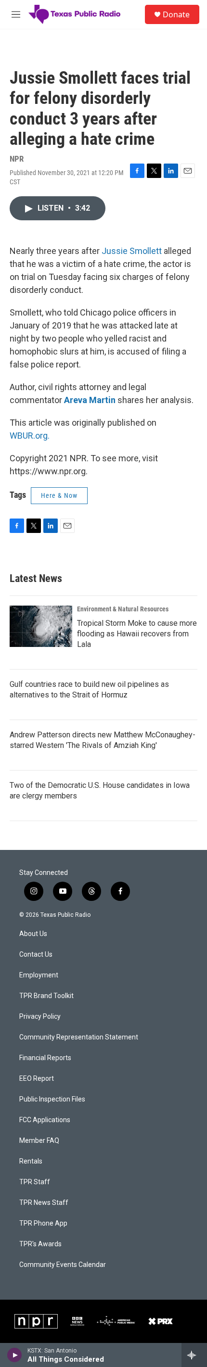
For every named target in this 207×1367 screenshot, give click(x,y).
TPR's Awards (40, 1244)
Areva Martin (90, 400)
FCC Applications (44, 1120)
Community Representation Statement (78, 1037)
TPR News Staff (43, 1202)
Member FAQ (39, 1140)
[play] (15, 1355)
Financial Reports (45, 1058)
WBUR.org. (30, 435)
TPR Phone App (43, 1223)
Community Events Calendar (62, 1264)
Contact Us (35, 954)
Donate (176, 14)
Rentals (30, 1161)
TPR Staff (34, 1182)
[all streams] (194, 1355)
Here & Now (59, 495)
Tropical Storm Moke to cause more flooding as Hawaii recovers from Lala (137, 634)
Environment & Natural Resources (122, 609)
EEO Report (36, 1078)
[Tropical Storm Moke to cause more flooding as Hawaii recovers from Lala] (41, 626)
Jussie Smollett (132, 251)
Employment (38, 975)
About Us (33, 933)
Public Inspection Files (52, 1099)
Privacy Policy (40, 1016)
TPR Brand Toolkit (46, 996)
